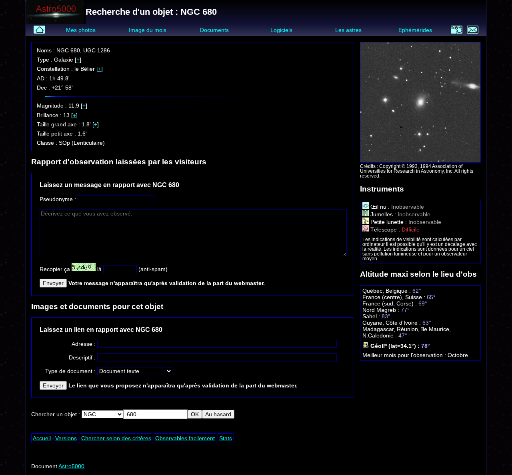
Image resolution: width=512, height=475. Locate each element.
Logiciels (281, 30)
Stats (225, 438)
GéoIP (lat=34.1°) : (395, 346)
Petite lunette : (388, 222)
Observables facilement (185, 438)
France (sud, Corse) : (390, 303)
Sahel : (372, 316)
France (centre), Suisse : (394, 297)
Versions (66, 438)
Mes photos (81, 30)
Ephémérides (415, 30)
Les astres (348, 30)
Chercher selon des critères (116, 438)
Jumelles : (383, 214)
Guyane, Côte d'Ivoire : (392, 322)
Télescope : (385, 229)
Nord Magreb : (381, 310)
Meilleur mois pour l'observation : (405, 355)
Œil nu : (380, 207)
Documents (214, 30)
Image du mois (147, 30)
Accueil (42, 438)
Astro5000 (71, 466)
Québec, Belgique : (387, 290)
